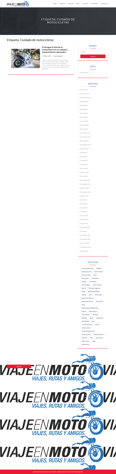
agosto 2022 (85, 196)
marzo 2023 (85, 168)
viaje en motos (85, 341)
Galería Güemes (86, 285)
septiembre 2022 (86, 192)
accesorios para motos (88, 268)
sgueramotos (99, 318)
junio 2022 (84, 204)
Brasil (95, 275)
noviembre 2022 (86, 184)
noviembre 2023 (86, 137)
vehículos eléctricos (98, 334)
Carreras (87, 364)
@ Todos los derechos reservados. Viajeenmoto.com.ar (52, 472)
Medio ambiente (90, 389)
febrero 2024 (85, 125)
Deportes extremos (91, 369)
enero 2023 (85, 176)
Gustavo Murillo (90, 379)
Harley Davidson (97, 285)
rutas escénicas (86, 314)
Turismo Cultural (86, 328)
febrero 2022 (85, 219)
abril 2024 (84, 117)
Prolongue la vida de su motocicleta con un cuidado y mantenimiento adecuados (55, 49)
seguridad (84, 318)
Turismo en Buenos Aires (88, 331)
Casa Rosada (95, 278)
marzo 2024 (85, 121)
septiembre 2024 (86, 97)
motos (83, 304)
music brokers (89, 402)
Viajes (55, 3)
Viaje (91, 337)
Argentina (99, 268)
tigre (93, 321)
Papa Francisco (93, 311)
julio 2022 (84, 200)
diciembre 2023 (86, 133)
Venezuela (84, 337)
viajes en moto (85, 344)
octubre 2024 (85, 93)
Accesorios (94, 3)
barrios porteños (86, 275)
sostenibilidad (85, 321)
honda (83, 291)
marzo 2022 (85, 215)
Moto (90, 294)
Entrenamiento (89, 371)
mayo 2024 (85, 113)
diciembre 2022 (86, 180)
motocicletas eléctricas (88, 298)
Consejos (70, 3)
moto (86, 395)
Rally (78, 3)
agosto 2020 (85, 251)
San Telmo (95, 314)
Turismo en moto (86, 334)
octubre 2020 (85, 243)
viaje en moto (99, 337)
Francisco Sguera (57, 56)
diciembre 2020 (86, 235)
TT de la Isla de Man (87, 324)
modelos (84, 294)
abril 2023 (84, 164)
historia (84, 288)
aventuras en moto (86, 271)
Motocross (88, 397)
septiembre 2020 (86, 247)
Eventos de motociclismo (92, 374)
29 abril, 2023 (47, 56)
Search (93, 56)
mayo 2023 (85, 160)
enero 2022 (85, 223)
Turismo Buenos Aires (91, 410)
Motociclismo (99, 301)
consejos (84, 281)
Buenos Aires (85, 278)
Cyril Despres (92, 281)
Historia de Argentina (94, 288)
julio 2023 (84, 152)
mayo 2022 (85, 207)
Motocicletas (98, 294)
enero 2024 (85, 129)
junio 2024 (84, 109)
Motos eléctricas (90, 400)
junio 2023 (84, 156)
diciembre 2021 (86, 227)
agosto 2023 (85, 148)
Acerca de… (104, 3)
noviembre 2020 (86, 239)
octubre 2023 (85, 141)
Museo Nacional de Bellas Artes (90, 308)
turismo (97, 324)
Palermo (84, 311)
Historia (85, 3)
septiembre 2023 (86, 144)
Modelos (62, 3)
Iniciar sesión (85, 72)
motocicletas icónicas (87, 301)
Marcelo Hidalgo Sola (91, 387)
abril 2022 (84, 211)
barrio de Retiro (98, 271)
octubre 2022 (85, 188)
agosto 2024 (85, 101)
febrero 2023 (85, 172)
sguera (91, 318)
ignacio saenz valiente (91, 384)
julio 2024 (84, 105)
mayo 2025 (85, 89)
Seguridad (88, 407)
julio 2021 (84, 231)
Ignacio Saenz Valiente (94, 291)
